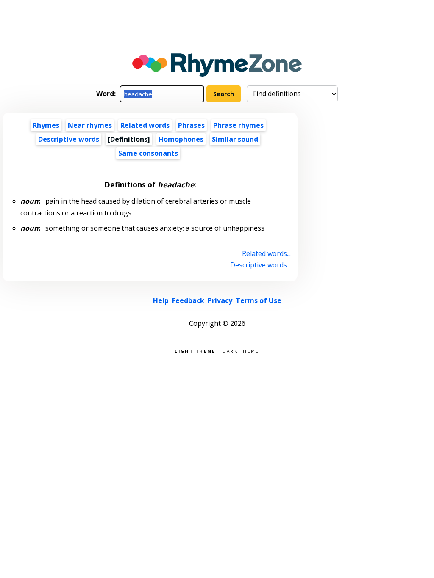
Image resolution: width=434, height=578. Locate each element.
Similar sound (235, 139)
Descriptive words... (260, 265)
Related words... (266, 253)
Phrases (191, 125)
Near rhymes (90, 125)
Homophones (181, 139)
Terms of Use (258, 300)
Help (161, 300)
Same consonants (148, 153)
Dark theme (241, 351)
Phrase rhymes (238, 125)
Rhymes (46, 125)
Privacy (220, 300)
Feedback (188, 300)
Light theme (195, 351)
